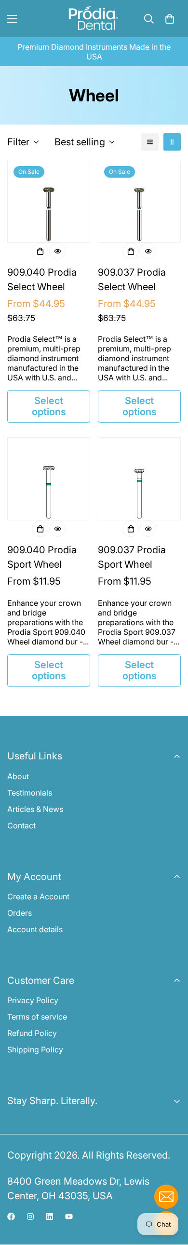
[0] (170, 19)
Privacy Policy (32, 1000)
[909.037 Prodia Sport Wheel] (139, 478)
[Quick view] (57, 251)
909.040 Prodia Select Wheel (42, 279)
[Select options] (40, 251)
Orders (19, 913)
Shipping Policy (35, 1049)
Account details (35, 929)
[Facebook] (11, 1216)
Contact (21, 825)
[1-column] (150, 142)
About (18, 776)
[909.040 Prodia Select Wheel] (48, 201)
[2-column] (172, 142)
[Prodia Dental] (94, 18)
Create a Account (38, 896)
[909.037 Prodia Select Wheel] (139, 201)
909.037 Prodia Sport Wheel (132, 557)
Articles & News (35, 809)
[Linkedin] (50, 1216)
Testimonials (29, 792)
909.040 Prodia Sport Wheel (42, 557)
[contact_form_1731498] (166, 1197)
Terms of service (37, 1016)
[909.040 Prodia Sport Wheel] (48, 478)
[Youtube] (69, 1216)
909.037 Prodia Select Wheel (132, 279)
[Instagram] (30, 1216)
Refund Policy (32, 1033)
